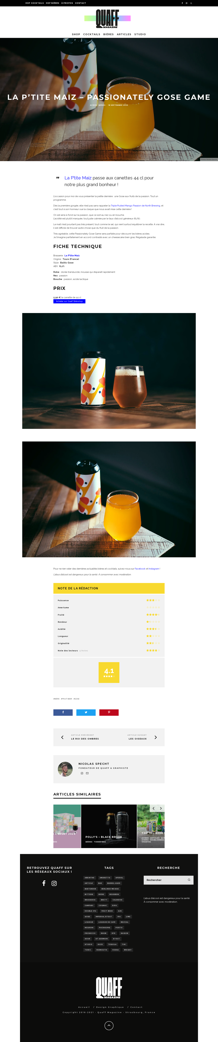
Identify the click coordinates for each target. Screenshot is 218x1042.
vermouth (101, 950)
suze (100, 944)
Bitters (89, 894)
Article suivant (137, 735)
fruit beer (67, 699)
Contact (80, 3)
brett (104, 900)
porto (119, 927)
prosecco (90, 933)
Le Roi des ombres (85, 739)
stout (116, 939)
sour (87, 939)
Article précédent (82, 735)
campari (89, 905)
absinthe (89, 878)
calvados (117, 900)
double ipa (90, 911)
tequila (112, 944)
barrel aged (113, 883)
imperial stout (104, 916)
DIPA (114, 905)
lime (128, 916)
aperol (119, 878)
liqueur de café (107, 922)
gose (77, 699)
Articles (124, 34)
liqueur (89, 922)
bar (100, 883)
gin (120, 911)
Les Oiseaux (138, 739)
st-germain (102, 939)
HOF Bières (52, 3)
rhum (103, 933)
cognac (103, 905)
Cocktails (91, 34)
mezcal (124, 922)
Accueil (84, 1007)
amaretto (105, 878)
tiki (124, 944)
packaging (104, 927)
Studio (140, 34)
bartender (90, 889)
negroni (89, 927)
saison (124, 933)
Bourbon (114, 894)
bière (57, 699)
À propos (67, 3)
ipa (119, 916)
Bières (108, 34)
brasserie (90, 900)
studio (88, 944)
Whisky (128, 950)
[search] (189, 880)
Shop (76, 34)
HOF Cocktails (35, 3)
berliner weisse (110, 889)
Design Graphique (110, 1007)
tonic (88, 950)
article (89, 883)
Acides (93, 105)
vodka (115, 950)
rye (114, 933)
